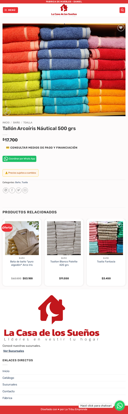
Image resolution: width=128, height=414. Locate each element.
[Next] (125, 253)
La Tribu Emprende (76, 409)
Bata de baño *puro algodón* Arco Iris (22, 263)
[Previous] (2, 253)
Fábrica (7, 398)
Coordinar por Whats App (22, 158)
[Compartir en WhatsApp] (6, 190)
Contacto (8, 391)
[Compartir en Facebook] (12, 190)
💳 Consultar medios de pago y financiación (41, 147)
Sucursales (9, 384)
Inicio (6, 122)
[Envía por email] (25, 190)
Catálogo (8, 377)
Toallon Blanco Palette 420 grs (64, 263)
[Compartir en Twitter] (19, 190)
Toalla (27, 122)
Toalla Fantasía (106, 261)
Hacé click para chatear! (96, 405)
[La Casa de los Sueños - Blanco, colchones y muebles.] (64, 10)
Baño (16, 122)
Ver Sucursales (13, 351)
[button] (10, 10)
